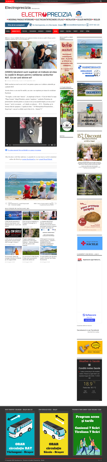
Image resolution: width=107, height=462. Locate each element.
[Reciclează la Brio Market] (66, 62)
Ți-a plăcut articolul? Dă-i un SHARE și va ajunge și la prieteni (24, 150)
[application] (31, 132)
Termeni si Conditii (28, 460)
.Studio (42, 460)
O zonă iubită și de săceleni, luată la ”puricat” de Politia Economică (48, 258)
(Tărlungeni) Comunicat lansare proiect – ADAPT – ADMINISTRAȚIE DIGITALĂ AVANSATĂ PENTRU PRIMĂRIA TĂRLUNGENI (48, 243)
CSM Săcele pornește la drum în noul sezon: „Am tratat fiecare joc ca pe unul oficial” (13, 224)
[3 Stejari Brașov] (66, 111)
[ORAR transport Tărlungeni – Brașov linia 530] (20, 434)
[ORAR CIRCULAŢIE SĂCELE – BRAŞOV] (53, 434)
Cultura (68, 31)
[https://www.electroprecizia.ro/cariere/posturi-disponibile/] (89, 89)
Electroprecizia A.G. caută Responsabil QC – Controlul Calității (18, 204)
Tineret (75, 31)
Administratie (16, 31)
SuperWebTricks (91, 332)
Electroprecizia (18, 8)
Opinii (87, 31)
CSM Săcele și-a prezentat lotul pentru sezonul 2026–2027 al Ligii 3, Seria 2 (13, 240)
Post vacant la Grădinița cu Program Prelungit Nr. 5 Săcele (30, 223)
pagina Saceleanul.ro (28, 159)
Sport (82, 31)
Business (40, 31)
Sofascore (89, 325)
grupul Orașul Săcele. (45, 159)
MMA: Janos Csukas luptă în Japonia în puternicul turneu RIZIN (44, 204)
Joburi (62, 31)
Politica (24, 31)
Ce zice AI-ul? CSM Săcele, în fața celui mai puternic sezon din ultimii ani (31, 258)
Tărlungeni (32, 31)
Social (55, 31)
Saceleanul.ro (18, 460)
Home (8, 38)
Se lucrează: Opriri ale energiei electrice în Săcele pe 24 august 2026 (13, 258)
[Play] (7, 145)
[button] (31, 132)
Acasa (8, 31)
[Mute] (52, 145)
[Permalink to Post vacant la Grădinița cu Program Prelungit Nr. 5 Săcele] (31, 219)
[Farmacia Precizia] (31, 199)
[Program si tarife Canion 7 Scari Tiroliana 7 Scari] (87, 434)
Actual (12, 38)
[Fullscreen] (55, 145)
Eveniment (48, 31)
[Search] (100, 1)
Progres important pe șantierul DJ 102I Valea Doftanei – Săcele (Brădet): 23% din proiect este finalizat (31, 242)
